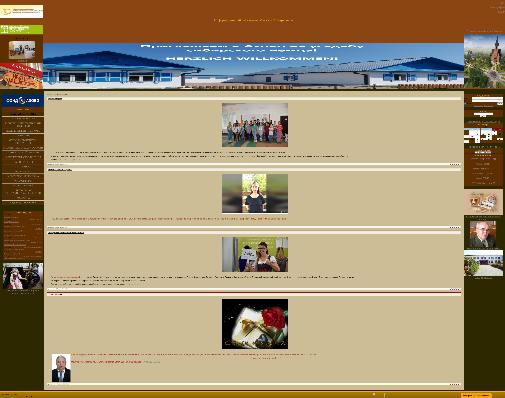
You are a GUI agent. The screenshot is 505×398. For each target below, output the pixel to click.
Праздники (21, 60)
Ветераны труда (36, 215)
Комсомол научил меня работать (15, 258)
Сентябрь (61, 94)
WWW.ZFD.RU (483, 178)
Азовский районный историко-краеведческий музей (23, 291)
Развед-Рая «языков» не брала (14, 249)
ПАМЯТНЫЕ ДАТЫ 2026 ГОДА (483, 121)
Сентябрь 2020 (483, 127)
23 (477, 139)
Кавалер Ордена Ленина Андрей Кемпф (17, 240)
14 (466, 136)
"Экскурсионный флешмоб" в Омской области (66, 233)
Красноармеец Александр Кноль (14, 231)
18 (489, 136)
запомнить (469, 103)
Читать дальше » (72, 159)
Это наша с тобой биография (32, 256)
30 (477, 141)
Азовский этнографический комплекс (485, 31)
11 (489, 134)
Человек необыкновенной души (14, 235)
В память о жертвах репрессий (60, 170)
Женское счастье (36, 224)
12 (494, 134)
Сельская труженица (11, 217)
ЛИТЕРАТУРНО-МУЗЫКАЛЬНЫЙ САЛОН (483, 218)
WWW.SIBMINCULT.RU (483, 173)
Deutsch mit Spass (55, 99)
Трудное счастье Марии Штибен (14, 226)
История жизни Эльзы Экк (12, 254)
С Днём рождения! (55, 294)
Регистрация (488, 106)
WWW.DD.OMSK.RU (483, 169)
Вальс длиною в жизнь (11, 222)
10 (483, 134)
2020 (55, 94)
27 (500, 139)
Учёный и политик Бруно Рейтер (483, 248)
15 (472, 136)
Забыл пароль (478, 106)
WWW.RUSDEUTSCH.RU (483, 159)
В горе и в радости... (35, 219)
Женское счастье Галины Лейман (15, 245)
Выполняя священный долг (33, 247)
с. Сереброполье (483, 277)
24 (483, 139)
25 (489, 139)
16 (477, 136)
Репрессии (38, 228)
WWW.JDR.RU (483, 164)
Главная (49, 94)
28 (466, 141)
